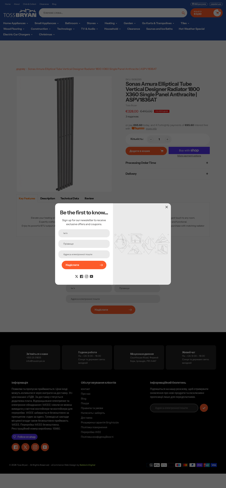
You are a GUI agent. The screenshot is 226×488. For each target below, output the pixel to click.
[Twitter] (76, 276)
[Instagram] (86, 276)
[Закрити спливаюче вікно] (167, 207)
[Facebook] (81, 276)
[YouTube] (91, 276)
